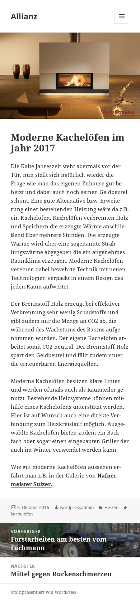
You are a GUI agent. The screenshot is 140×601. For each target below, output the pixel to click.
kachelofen (22, 514)
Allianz (24, 16)
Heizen (111, 507)
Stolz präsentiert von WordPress (43, 592)
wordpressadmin (77, 507)
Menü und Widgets (122, 23)
